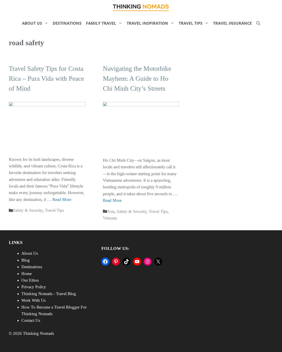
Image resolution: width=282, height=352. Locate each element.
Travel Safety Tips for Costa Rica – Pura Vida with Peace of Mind (46, 78)
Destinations (67, 23)
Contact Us (30, 320)
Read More (61, 199)
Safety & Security (28, 210)
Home (26, 273)
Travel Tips (190, 23)
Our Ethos (30, 280)
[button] (258, 23)
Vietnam (110, 218)
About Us (32, 23)
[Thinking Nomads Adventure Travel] (141, 7)
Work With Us (33, 300)
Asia (111, 211)
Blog (25, 260)
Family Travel (101, 23)
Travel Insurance (232, 23)
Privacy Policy (33, 287)
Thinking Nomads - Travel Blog (48, 293)
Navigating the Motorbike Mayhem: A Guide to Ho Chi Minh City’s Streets (137, 78)
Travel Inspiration (147, 23)
